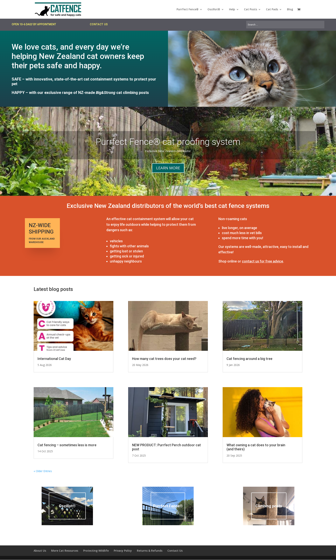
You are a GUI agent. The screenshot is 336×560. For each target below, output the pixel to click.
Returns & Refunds (149, 550)
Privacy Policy (123, 550)
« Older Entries (43, 471)
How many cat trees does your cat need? (164, 359)
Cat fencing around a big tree (249, 359)
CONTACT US (99, 24)
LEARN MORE (168, 168)
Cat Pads (272, 9)
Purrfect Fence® (188, 9)
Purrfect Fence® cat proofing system (168, 141)
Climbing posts (269, 506)
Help (232, 9)
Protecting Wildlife (96, 550)
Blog (290, 9)
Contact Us (175, 550)
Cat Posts (250, 9)
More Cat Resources (64, 550)
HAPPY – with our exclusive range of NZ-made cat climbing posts (80, 92)
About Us (40, 550)
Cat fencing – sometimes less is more (67, 445)
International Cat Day (54, 359)
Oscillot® (213, 9)
